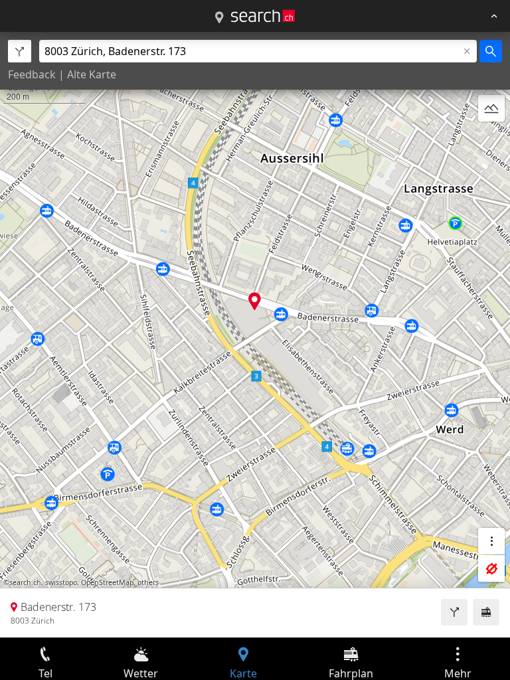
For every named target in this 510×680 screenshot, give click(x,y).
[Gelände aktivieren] (491, 108)
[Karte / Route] (219, 18)
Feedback (32, 74)
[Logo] (263, 16)
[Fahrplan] (486, 612)
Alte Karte (91, 74)
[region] (255, 335)
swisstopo (61, 582)
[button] (254, 301)
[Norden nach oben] (491, 140)
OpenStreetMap (107, 582)
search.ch (25, 582)
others (148, 582)
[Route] (454, 612)
